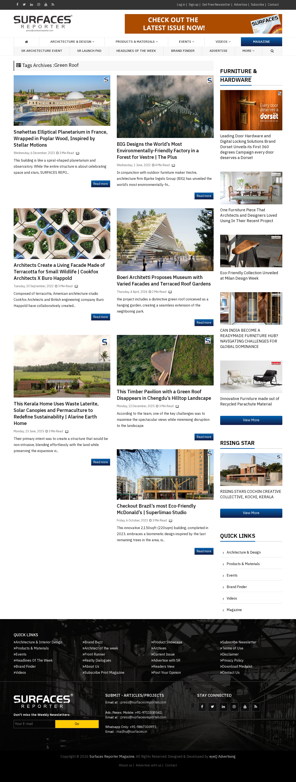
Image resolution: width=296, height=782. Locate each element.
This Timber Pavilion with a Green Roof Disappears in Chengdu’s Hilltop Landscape (164, 395)
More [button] (247, 51)
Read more (100, 183)
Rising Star (237, 444)
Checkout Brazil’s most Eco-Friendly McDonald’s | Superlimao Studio (156, 509)
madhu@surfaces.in (131, 732)
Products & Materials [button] (135, 41)
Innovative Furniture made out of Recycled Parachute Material (249, 402)
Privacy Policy (233, 661)
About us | (126, 765)
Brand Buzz (94, 642)
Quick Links (237, 537)
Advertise (240, 4)
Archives (159, 648)
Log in (181, 4)
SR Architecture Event (41, 51)
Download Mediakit (237, 667)
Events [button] (185, 41)
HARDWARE (236, 81)
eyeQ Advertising (222, 757)
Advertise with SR (166, 661)
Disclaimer (230, 654)
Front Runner (95, 654)
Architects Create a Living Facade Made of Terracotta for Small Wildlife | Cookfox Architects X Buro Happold (59, 271)
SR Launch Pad (89, 51)
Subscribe (257, 4)
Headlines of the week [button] (136, 51)
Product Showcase (167, 642)
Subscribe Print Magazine (104, 673)
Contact (273, 4)
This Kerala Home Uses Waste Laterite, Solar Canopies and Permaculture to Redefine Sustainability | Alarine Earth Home (56, 414)
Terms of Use (232, 648)
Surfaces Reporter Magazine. (112, 757)
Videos (222, 41)
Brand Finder (183, 51)
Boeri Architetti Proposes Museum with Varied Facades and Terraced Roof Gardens (164, 281)
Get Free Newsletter (216, 4)
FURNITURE (236, 72)
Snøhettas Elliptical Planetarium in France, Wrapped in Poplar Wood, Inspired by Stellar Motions (61, 138)
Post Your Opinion (167, 673)
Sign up (193, 4)
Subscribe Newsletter (239, 642)
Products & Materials (243, 564)
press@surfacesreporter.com (143, 702)
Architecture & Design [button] (70, 41)
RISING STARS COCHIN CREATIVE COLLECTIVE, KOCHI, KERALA (250, 494)
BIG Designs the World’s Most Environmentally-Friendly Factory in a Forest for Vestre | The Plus (158, 150)
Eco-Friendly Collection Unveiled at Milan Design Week (249, 276)
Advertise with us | (149, 765)
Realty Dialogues (98, 661)
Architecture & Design (244, 553)
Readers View (163, 667)
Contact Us (231, 673)
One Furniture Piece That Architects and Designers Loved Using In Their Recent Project (248, 215)
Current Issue (164, 654)
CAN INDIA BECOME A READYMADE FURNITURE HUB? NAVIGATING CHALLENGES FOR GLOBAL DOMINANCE (249, 338)
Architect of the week (101, 648)
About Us (92, 667)
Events (232, 576)
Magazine (261, 41)
